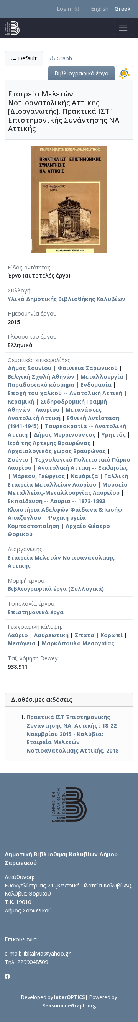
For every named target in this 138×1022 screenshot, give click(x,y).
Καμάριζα (84, 476)
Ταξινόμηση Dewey (33, 658)
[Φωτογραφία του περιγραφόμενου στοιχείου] (69, 199)
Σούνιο (18, 459)
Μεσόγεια (22, 643)
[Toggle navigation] (123, 28)
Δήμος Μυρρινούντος (64, 434)
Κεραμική (21, 401)
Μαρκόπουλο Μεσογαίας (78, 643)
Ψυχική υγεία (66, 517)
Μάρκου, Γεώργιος (38, 476)
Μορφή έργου (26, 580)
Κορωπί (111, 635)
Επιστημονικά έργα (36, 612)
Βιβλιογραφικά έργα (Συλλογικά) (56, 588)
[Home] (15, 28)
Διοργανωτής (25, 549)
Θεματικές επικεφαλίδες (39, 360)
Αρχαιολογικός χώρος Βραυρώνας (57, 451)
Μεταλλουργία (101, 376)
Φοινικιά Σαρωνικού (88, 368)
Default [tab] (26, 58)
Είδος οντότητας (29, 267)
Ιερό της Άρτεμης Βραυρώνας (49, 443)
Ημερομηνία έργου (32, 313)
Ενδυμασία (96, 384)
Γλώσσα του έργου (32, 336)
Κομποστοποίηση (33, 526)
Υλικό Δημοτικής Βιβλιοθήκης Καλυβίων (66, 298)
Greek (122, 8)
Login (64, 8)
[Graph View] (124, 73)
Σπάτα (84, 635)
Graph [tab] (63, 58)
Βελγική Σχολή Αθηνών (41, 376)
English (99, 8)
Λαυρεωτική (51, 635)
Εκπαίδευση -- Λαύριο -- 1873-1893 (56, 501)
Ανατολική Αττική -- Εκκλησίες (83, 467)
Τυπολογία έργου (31, 603)
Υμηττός (114, 434)
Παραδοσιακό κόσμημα (41, 384)
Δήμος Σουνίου (29, 368)
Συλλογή (19, 290)
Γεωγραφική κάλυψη (34, 626)
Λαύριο (18, 635)
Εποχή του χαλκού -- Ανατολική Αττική (65, 393)
